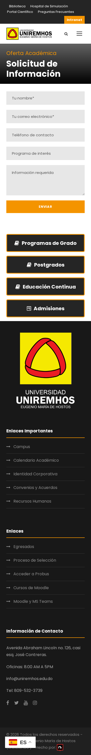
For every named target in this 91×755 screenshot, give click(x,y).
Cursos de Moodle (31, 588)
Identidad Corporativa (35, 474)
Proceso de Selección (34, 560)
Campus (21, 447)
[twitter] (16, 703)
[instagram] (35, 703)
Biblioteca (17, 6)
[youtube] (26, 703)
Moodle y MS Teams (33, 601)
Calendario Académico (36, 460)
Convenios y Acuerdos (35, 487)
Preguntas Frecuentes (56, 11)
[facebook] (7, 703)
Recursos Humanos (32, 501)
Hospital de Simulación (49, 6)
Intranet (74, 19)
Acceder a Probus (31, 574)
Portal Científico (20, 11)
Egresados (23, 547)
